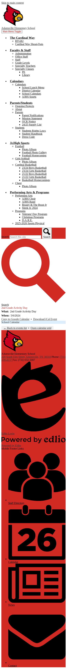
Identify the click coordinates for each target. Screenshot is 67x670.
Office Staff (21, 56)
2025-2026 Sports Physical (29, 223)
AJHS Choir (29, 198)
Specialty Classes (24, 68)
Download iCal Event (45, 319)
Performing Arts (23, 195)
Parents (19, 112)
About (18, 109)
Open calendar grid (41, 328)
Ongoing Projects (24, 106)
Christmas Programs (33, 217)
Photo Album (29, 149)
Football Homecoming (34, 155)
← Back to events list (15, 328)
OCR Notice (29, 121)
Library (26, 75)
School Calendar (10, 322)
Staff (17, 59)
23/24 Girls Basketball (34, 170)
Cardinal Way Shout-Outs (29, 44)
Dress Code (28, 136)
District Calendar (31, 90)
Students (19, 127)
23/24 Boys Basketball (34, 167)
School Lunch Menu (33, 87)
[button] (22, 37)
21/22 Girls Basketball (34, 177)
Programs (20, 211)
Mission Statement (32, 118)
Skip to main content (12, 2)
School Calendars (31, 93)
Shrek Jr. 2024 (30, 207)
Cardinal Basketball (25, 164)
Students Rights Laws (34, 130)
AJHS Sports (29, 96)
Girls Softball (22, 158)
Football (19, 146)
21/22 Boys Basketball (34, 173)
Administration (23, 53)
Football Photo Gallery (34, 152)
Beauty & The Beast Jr (34, 204)
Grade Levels (22, 62)
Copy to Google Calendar (15, 319)
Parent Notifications (32, 115)
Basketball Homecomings (36, 180)
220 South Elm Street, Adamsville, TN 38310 (26, 356)
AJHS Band (28, 201)
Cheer (18, 183)
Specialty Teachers (25, 65)
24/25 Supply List (31, 124)
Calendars (20, 84)
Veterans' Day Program (34, 214)
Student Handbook (32, 133)
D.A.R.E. (27, 220)
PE (23, 72)
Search (5, 236)
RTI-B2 (19, 41)
